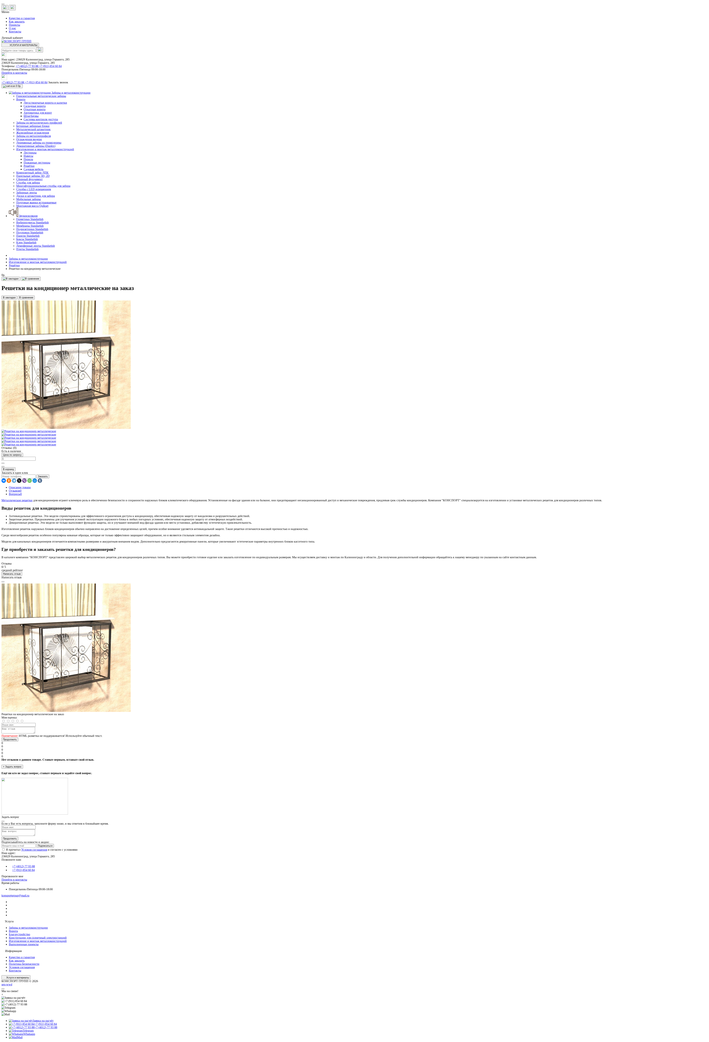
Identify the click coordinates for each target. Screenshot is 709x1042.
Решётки (14, 265)
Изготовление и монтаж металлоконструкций (38, 262)
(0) (14, 447)
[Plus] (2, 463)
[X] (19, 480)
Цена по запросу (12, 454)
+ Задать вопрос (12, 766)
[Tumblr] (40, 480)
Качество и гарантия (22, 18)
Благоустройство (19, 934)
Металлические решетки (16, 500)
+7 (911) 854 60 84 (50, 66)
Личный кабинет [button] (12, 37)
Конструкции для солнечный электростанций (38, 937)
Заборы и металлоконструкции (28, 258)
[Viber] (24, 480)
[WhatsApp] (29, 480)
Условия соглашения (34, 849)
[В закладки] (10, 279)
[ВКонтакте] (3, 480)
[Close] (2, 581)
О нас (12, 28)
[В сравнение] (31, 279)
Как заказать (17, 21)
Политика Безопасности (24, 963)
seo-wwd (6, 984)
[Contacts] (12, 7)
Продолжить (10, 739)
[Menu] (2, 4)
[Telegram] (14, 480)
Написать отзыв (12, 573)
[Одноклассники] (9, 480)
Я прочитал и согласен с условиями (42, 849)
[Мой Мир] (34, 480)
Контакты (15, 31)
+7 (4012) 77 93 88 (27, 66)
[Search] (39, 49)
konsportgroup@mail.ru (15, 895)
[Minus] (2, 466)
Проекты (14, 24)
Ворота (13, 931)
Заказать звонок (58, 82)
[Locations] (4, 7)
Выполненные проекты (24, 944)
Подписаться (45, 845)
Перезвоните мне (12, 876)
